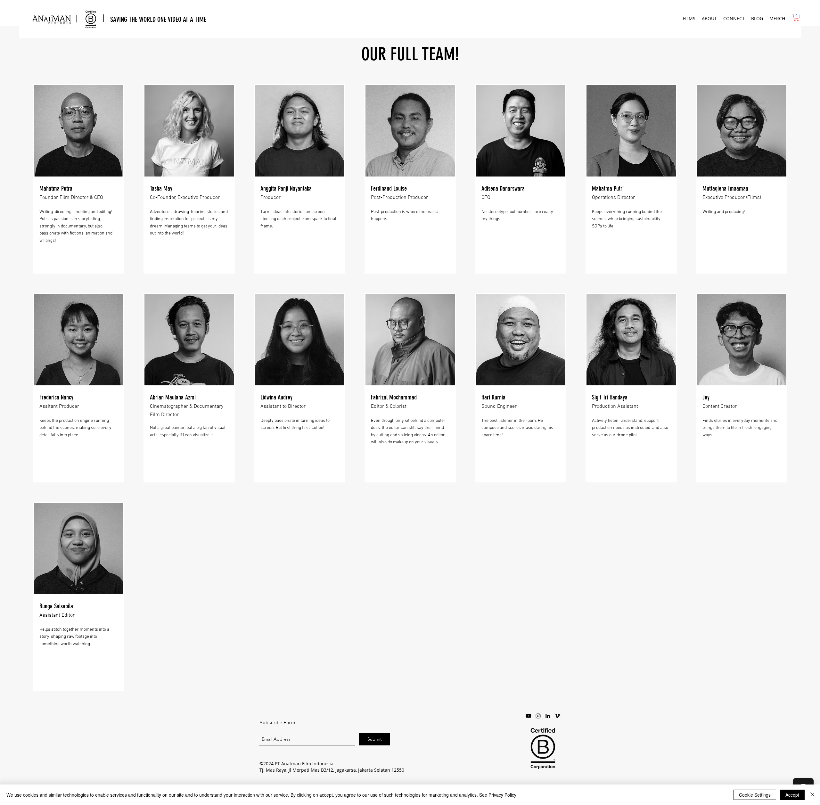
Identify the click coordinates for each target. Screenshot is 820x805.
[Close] (812, 795)
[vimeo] (557, 716)
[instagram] (538, 716)
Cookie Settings (755, 795)
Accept (792, 795)
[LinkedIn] (548, 716)
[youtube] (528, 716)
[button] (689, 18)
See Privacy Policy (497, 795)
